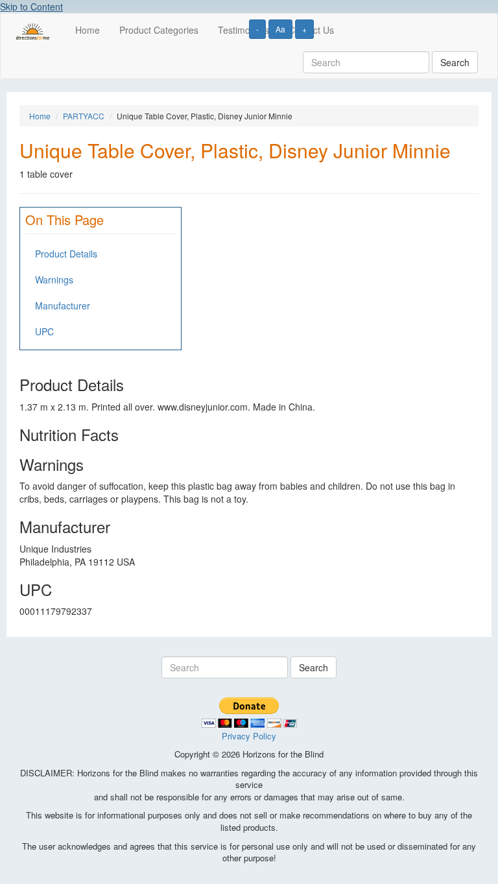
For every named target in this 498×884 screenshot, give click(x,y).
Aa (280, 28)
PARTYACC (83, 115)
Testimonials (243, 29)
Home (87, 29)
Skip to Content (31, 6)
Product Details (66, 253)
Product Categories (158, 29)
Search (454, 62)
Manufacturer (62, 305)
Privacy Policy (249, 736)
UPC (44, 331)
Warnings (54, 279)
